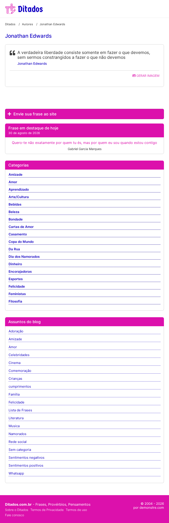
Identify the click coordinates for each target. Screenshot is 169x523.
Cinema (14, 363)
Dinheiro (15, 264)
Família (14, 394)
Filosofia (15, 301)
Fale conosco (14, 515)
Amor (13, 182)
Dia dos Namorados (24, 257)
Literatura (16, 418)
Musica (14, 426)
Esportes (16, 279)
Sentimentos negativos (26, 458)
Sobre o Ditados (16, 510)
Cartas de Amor (21, 227)
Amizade (15, 175)
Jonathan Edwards (32, 63)
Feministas (17, 294)
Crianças (15, 379)
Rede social (18, 442)
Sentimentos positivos (26, 465)
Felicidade (17, 286)
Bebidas (15, 204)
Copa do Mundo (21, 242)
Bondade (16, 219)
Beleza (14, 212)
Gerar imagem (147, 75)
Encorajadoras (20, 272)
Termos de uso (76, 510)
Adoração (16, 331)
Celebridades (19, 355)
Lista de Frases (20, 410)
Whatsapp (16, 473)
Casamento (18, 234)
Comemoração (20, 371)
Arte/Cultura (19, 197)
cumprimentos (20, 387)
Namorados (17, 434)
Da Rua (14, 249)
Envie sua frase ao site (34, 114)
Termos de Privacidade (47, 510)
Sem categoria (20, 450)
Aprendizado (19, 190)
